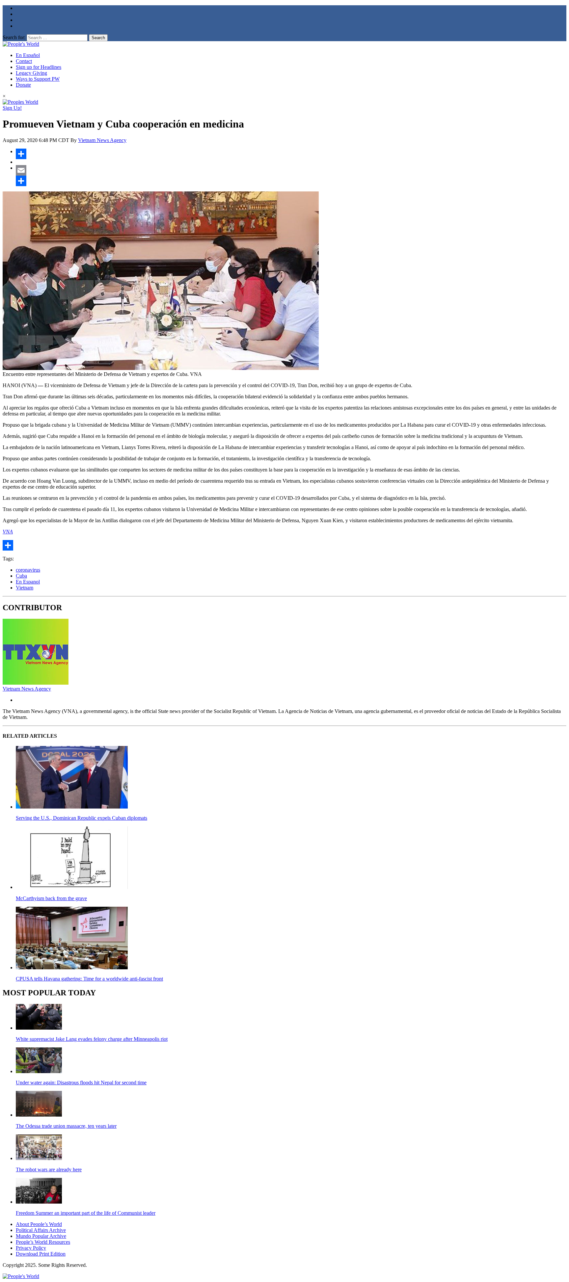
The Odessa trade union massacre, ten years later (66, 1126)
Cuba (21, 576)
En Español (28, 55)
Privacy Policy (31, 1248)
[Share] (291, 154)
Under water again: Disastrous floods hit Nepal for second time (81, 1082)
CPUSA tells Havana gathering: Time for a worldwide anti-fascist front (89, 979)
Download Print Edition (41, 1254)
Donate (23, 85)
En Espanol (28, 581)
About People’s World (39, 1224)
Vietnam (24, 587)
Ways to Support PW (38, 79)
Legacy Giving (31, 73)
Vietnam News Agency (102, 140)
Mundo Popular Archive (41, 1236)
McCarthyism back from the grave (51, 898)
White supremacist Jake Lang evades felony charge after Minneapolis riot (92, 1039)
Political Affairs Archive (41, 1230)
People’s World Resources (43, 1242)
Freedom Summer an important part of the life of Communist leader (85, 1213)
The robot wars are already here (49, 1169)
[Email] (291, 170)
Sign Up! (12, 108)
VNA (8, 531)
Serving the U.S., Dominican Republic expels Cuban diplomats (81, 818)
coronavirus (28, 570)
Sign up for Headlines (38, 67)
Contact (24, 61)
